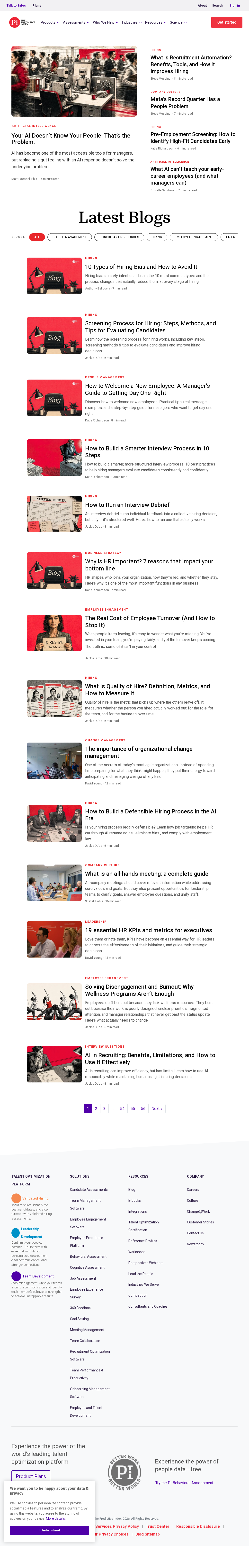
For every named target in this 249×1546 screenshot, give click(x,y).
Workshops (136, 1252)
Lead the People (140, 1274)
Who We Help (103, 22)
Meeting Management (87, 1330)
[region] (49, 1511)
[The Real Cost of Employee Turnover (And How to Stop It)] (216, 664)
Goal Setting (79, 1319)
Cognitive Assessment (87, 1267)
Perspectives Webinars (145, 1263)
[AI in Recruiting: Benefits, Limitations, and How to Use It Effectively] (216, 1089)
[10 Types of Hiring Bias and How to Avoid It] (216, 294)
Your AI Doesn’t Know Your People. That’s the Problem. (70, 138)
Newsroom (195, 1244)
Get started (226, 22)
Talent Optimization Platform (30, 1180)
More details (55, 1518)
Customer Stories (200, 1222)
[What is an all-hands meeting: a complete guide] (216, 907)
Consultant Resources (119, 237)
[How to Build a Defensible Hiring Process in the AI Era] (216, 852)
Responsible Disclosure (198, 1526)
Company (195, 1176)
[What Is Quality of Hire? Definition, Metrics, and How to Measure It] (216, 727)
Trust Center (157, 1526)
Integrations (137, 1211)
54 (122, 1108)
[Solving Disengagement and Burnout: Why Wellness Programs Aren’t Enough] (216, 1033)
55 (133, 1108)
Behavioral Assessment (88, 1256)
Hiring (157, 237)
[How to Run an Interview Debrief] (216, 532)
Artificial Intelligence (33, 126)
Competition (137, 1295)
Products (48, 22)
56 (143, 1108)
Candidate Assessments (89, 1190)
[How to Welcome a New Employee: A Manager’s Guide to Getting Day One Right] (216, 426)
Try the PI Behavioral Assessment (184, 1483)
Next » (156, 1108)
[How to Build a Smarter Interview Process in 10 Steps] (216, 483)
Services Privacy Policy (117, 1526)
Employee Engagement (194, 237)
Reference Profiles (142, 1241)
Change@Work (198, 1211)
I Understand (49, 1530)
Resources (153, 22)
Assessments (74, 22)
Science (176, 22)
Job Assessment (83, 1278)
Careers (193, 1190)
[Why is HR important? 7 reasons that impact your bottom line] (216, 596)
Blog (131, 1190)
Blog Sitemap (147, 1534)
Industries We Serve (143, 1284)
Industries (130, 22)
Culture (192, 1200)
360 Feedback (80, 1308)
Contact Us (195, 1233)
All (37, 237)
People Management (70, 237)
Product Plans (31, 1476)
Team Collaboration (85, 1341)
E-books (134, 1200)
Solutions (79, 1176)
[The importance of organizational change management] (216, 789)
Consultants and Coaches (148, 1306)
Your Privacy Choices (109, 1534)
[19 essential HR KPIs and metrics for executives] (216, 964)
